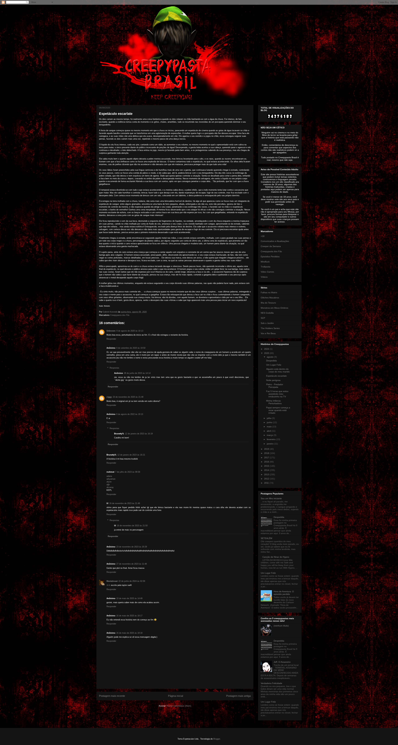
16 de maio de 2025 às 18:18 (129, 633)
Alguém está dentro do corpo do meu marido (278, 370)
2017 (267, 457)
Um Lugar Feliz (273, 365)
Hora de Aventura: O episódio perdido (284, 592)
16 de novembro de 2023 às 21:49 (124, 503)
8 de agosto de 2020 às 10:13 (129, 331)
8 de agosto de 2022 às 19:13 (129, 414)
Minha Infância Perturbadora (274, 402)
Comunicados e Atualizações (275, 241)
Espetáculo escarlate (276, 376)
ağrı (108, 484)
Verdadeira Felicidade (271, 683)
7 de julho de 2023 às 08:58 (127, 472)
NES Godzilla (267, 313)
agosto (270, 357)
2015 (267, 466)
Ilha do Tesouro (268, 302)
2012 (267, 478)
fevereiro (271, 439)
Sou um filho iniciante (271, 498)
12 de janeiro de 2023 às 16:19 (139, 433)
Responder (111, 339)
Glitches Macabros (270, 297)
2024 (267, 349)
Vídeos (264, 277)
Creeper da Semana (271, 246)
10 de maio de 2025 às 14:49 (129, 598)
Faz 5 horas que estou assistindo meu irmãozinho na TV (277, 394)
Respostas (114, 368)
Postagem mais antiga (238, 696)
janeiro (270, 443)
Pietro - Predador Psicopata (274, 385)
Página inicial (175, 696)
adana (109, 476)
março (270, 435)
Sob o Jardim (267, 323)
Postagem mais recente (112, 696)
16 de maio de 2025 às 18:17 (129, 615)
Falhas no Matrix (269, 292)
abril (269, 431)
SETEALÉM (266, 538)
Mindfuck (265, 261)
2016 (267, 461)
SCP (263, 318)
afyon (108, 482)
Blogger (216, 739)
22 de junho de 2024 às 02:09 (131, 581)
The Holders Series (270, 328)
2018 (267, 453)
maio (269, 426)
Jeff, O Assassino (282, 662)
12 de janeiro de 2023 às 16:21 (131, 455)
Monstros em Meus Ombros (274, 308)
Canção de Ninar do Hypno (275, 557)
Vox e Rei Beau (268, 333)
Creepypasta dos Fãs (120, 315)
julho (269, 418)
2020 (267, 353)
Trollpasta (265, 266)
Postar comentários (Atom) (179, 706)
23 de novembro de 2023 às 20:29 (131, 547)
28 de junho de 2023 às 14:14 (137, 373)
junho (270, 422)
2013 (267, 474)
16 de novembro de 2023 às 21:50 (132, 525)
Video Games (267, 272)
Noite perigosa (273, 380)
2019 (267, 449)
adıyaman (110, 479)
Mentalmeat (112, 581)
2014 (267, 470)
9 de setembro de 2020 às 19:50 (130, 348)
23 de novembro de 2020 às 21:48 (128, 397)
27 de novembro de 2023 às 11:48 (131, 564)
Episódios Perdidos (270, 256)
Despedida (271, 360)
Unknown (111, 331)
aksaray (110, 487)
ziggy (109, 397)
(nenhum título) (281, 625)
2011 (266, 483)
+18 (262, 236)
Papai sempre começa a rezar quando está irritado (278, 410)
